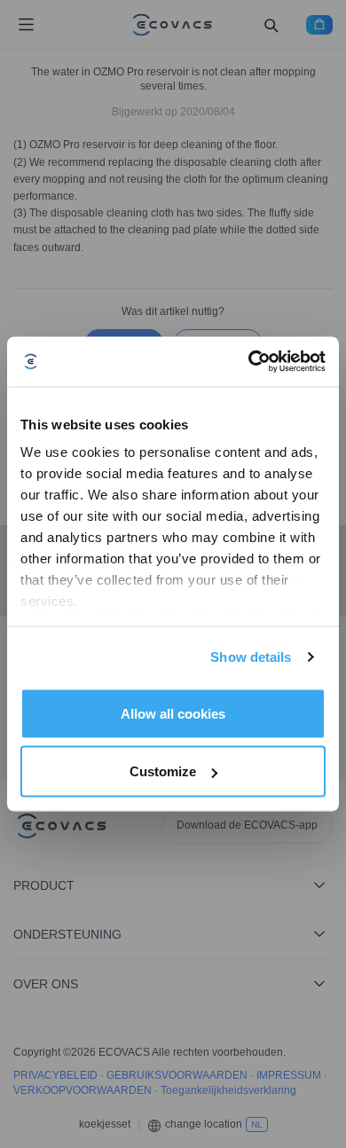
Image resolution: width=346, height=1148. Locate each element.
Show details (250, 656)
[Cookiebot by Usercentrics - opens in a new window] (249, 361)
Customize (163, 771)
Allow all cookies (173, 712)
